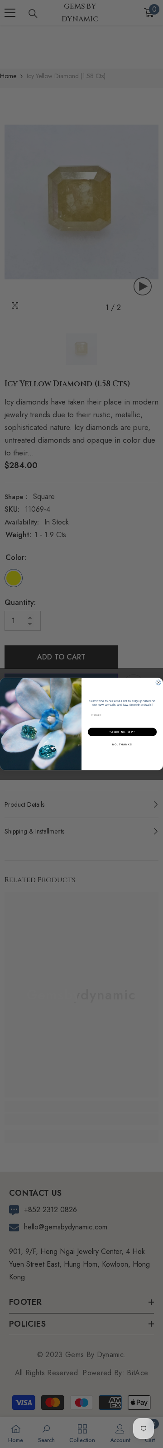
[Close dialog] (158, 682)
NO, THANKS (122, 744)
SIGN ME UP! (122, 732)
